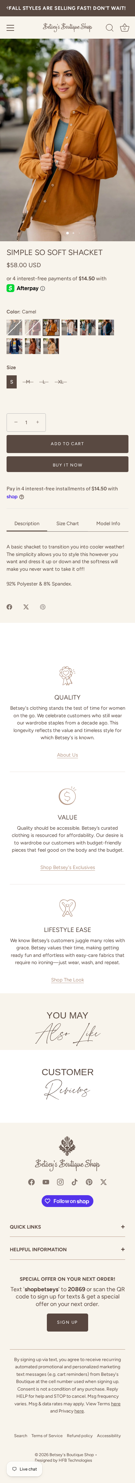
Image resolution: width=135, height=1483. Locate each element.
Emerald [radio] (106, 327)
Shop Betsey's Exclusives (67, 867)
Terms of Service (47, 1435)
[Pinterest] (89, 1182)
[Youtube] (46, 1182)
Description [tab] (26, 523)
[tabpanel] (67, 565)
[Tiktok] (74, 1182)
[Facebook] (31, 1182)
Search (20, 1435)
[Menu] (10, 28)
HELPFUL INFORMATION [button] (67, 1250)
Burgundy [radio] (33, 327)
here (116, 1404)
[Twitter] (103, 1182)
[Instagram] (60, 1182)
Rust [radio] (33, 346)
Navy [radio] (14, 346)
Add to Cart (67, 443)
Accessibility (109, 1435)
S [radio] (11, 382)
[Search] (110, 29)
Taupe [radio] (51, 346)
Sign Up (67, 1322)
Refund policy (80, 1435)
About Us (67, 755)
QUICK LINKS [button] (67, 1227)
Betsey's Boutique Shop (71, 1454)
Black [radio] (14, 327)
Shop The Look (67, 980)
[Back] (8, 8)
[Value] (67, 795)
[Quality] (67, 675)
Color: (21, 312)
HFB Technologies (75, 1460)
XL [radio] (61, 382)
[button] (67, 140)
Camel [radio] (51, 327)
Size (11, 367)
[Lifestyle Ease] (67, 908)
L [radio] (44, 382)
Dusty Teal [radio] (88, 327)
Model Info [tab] (108, 523)
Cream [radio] (69, 327)
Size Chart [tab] (67, 523)
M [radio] (28, 382)
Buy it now (68, 465)
